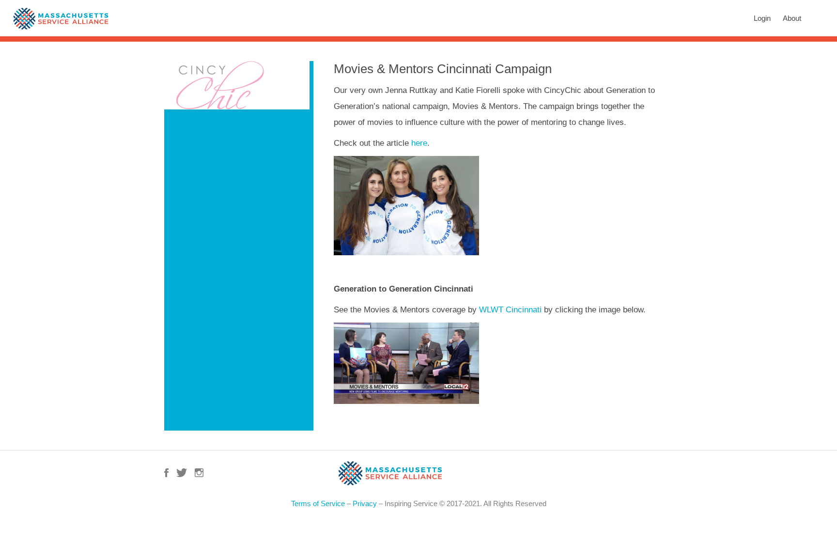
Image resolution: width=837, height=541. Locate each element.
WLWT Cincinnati (510, 309)
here (419, 143)
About (792, 18)
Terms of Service (318, 503)
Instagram (199, 473)
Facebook (166, 473)
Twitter (181, 473)
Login (762, 18)
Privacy (365, 503)
